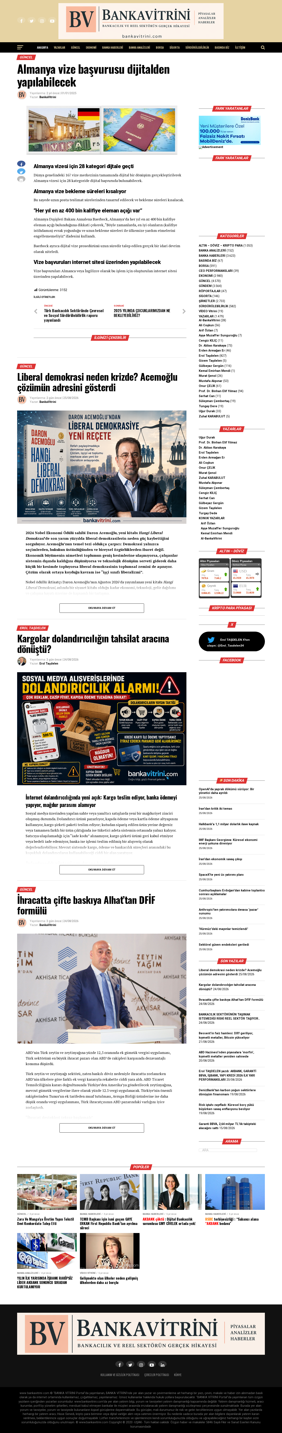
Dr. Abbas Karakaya (212, 345)
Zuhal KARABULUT (212, 416)
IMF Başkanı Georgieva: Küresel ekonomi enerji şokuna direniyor (228, 841)
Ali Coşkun (206, 325)
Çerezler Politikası (156, 1375)
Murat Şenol (207, 376)
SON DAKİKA (234, 780)
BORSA (160, 47)
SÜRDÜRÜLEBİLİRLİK (197, 47)
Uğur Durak (207, 411)
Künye (177, 1375)
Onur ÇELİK (207, 386)
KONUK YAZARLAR (212, 518)
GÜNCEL (75, 47)
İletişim (240, 47)
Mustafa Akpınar (210, 381)
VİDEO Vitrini (208, 311)
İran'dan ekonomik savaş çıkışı (220, 859)
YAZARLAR (59, 47)
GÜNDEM (205, 286)
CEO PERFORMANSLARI (216, 271)
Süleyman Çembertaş (214, 401)
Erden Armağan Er (212, 350)
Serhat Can (207, 396)
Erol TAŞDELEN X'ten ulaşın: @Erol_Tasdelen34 (228, 642)
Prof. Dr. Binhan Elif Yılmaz (218, 391)
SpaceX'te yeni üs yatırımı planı (221, 875)
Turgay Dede (208, 513)
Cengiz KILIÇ (208, 340)
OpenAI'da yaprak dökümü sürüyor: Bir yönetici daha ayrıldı (226, 791)
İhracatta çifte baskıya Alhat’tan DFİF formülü (231, 1000)
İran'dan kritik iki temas (215, 808)
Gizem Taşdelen (210, 360)
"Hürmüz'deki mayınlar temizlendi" (223, 929)
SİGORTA (174, 47)
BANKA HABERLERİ (112, 47)
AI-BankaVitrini (209, 320)
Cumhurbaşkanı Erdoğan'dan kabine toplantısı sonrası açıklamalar (232, 892)
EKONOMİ (91, 47)
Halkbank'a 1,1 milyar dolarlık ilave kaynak (229, 824)
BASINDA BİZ (222, 47)
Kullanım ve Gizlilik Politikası (120, 1375)
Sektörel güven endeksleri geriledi (224, 945)
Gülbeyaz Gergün (211, 366)
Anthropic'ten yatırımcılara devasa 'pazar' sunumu (228, 911)
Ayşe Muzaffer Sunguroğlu (218, 335)
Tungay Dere (208, 406)
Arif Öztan (206, 330)
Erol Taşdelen (48, 663)
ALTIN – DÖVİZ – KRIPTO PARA (221, 245)
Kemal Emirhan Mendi (214, 371)
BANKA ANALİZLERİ (139, 47)
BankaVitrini (47, 97)
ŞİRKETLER (207, 301)
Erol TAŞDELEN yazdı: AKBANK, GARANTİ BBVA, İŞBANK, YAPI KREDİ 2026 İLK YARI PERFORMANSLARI (227, 1075)
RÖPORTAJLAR (209, 291)
